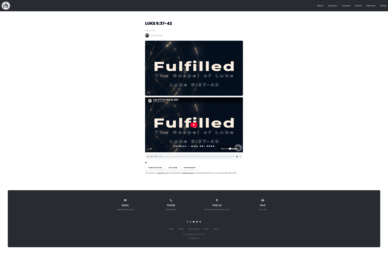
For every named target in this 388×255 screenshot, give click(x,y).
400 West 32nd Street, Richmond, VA (217, 210)
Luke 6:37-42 (162, 173)
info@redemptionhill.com (125, 210)
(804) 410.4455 (171, 210)
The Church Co (194, 238)
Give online (263, 210)
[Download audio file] (146, 162)
